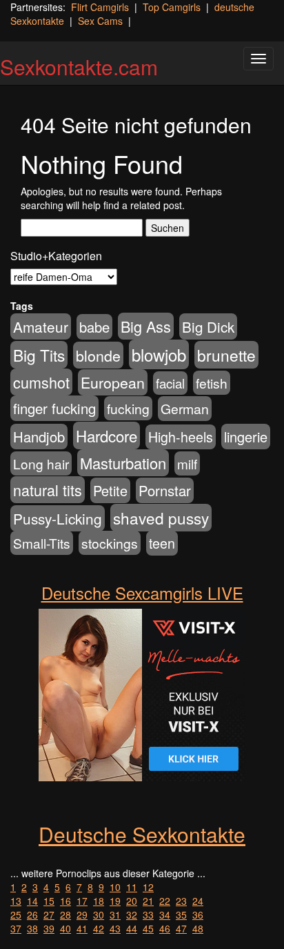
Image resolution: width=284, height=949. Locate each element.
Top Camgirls (172, 7)
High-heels (180, 437)
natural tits (47, 489)
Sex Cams (100, 21)
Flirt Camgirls (100, 7)
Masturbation (123, 462)
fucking (128, 408)
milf (187, 463)
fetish (211, 382)
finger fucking (54, 408)
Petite (110, 490)
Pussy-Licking (57, 518)
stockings (109, 543)
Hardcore (106, 435)
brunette (226, 355)
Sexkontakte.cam (79, 66)
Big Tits (39, 355)
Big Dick (208, 326)
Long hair (41, 463)
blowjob (159, 354)
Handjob (39, 437)
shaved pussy (161, 518)
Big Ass (146, 326)
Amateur (40, 326)
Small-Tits (41, 543)
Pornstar (165, 490)
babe (94, 327)
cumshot (41, 382)
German (185, 408)
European (113, 382)
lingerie (245, 437)
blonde (98, 355)
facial (170, 383)
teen (162, 543)
